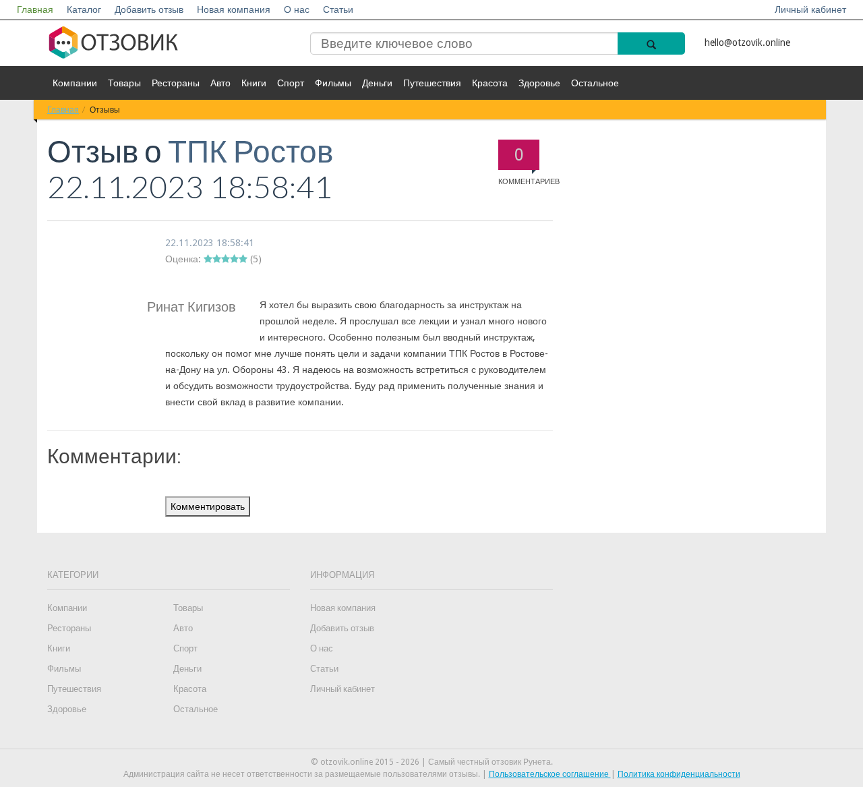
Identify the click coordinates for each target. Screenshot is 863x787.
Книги (253, 83)
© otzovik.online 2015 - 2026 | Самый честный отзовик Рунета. (432, 762)
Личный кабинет (810, 9)
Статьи (338, 9)
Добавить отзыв (149, 9)
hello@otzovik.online (747, 42)
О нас (296, 9)
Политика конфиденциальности (679, 774)
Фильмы (333, 83)
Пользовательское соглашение (550, 774)
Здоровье (539, 83)
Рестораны (176, 83)
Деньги (377, 83)
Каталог (84, 9)
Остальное (595, 83)
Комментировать (208, 506)
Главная (35, 9)
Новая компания (233, 9)
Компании (75, 83)
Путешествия (432, 83)
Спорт (290, 83)
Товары (124, 83)
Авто (220, 83)
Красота (490, 83)
